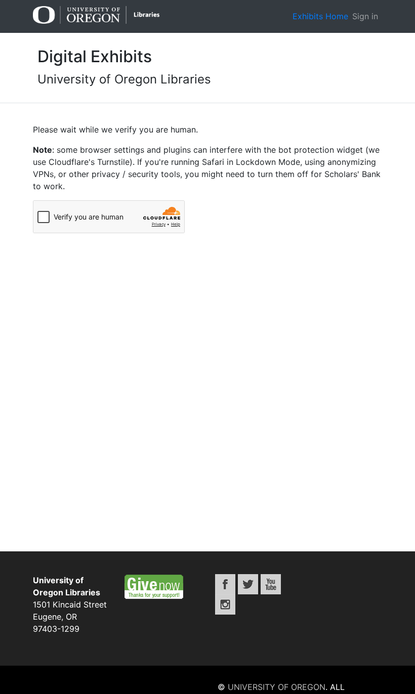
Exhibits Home (320, 16)
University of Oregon (276, 687)
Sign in (365, 16)
